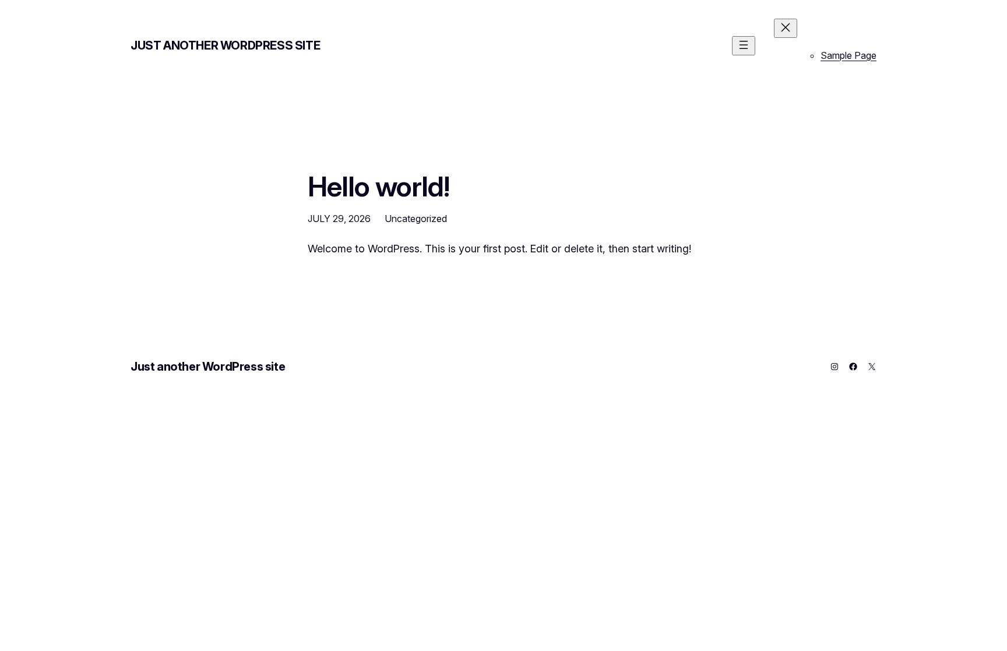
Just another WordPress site (225, 45)
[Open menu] (743, 45)
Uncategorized (416, 218)
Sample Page (848, 55)
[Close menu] (785, 28)
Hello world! (378, 186)
